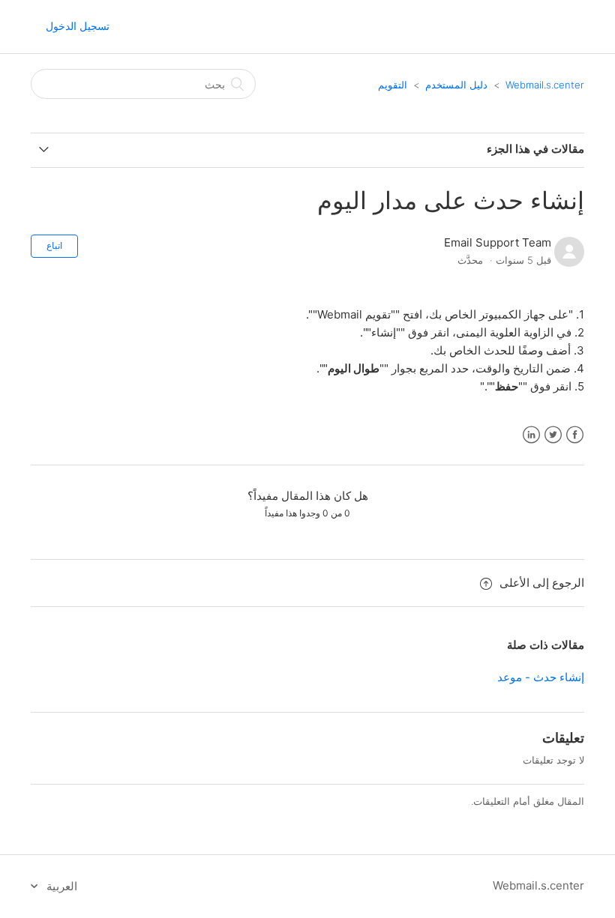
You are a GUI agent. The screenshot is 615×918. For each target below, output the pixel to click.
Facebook (575, 435)
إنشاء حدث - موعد (540, 677)
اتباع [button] (54, 245)
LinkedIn (531, 435)
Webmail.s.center (545, 85)
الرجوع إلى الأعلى (542, 583)
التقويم (392, 85)
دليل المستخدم (456, 85)
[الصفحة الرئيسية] (528, 34)
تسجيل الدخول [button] (78, 25)
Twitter (553, 435)
